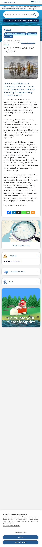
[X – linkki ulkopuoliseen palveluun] (18, 212)
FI (39, 2)
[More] (33, 212)
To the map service (21, 245)
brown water (28, 20)
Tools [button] (10, 282)
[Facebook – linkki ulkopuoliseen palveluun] (9, 212)
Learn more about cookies (11, 525)
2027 (35, 20)
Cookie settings (20, 532)
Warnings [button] (12, 256)
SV (36, 2)
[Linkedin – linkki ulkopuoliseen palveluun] (14, 212)
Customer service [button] (17, 271)
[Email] (28, 212)
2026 (20, 20)
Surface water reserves (15, 34)
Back (8, 30)
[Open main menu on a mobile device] (32, 2)
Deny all (20, 537)
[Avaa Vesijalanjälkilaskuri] (21, 307)
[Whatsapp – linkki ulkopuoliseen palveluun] (23, 212)
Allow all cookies (20, 542)
